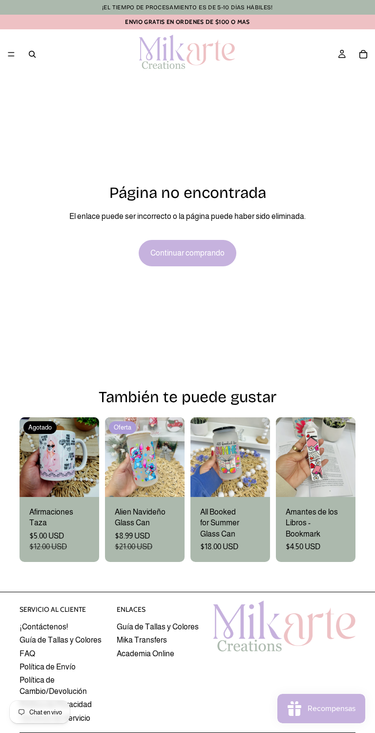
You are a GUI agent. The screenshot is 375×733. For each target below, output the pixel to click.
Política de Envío (48, 667)
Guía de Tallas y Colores (61, 640)
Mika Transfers (142, 640)
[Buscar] (32, 54)
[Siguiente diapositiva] (88, 457)
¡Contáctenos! (44, 627)
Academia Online (145, 653)
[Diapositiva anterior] (30, 457)
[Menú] (11, 54)
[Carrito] (363, 54)
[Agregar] (169, 482)
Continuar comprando (187, 253)
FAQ (27, 653)
